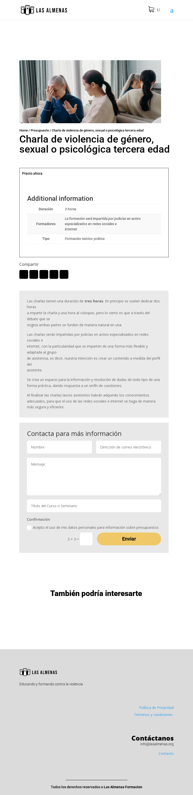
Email (64, 274)
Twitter (23, 274)
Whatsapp (54, 274)
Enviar (129, 539)
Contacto (166, 753)
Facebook (33, 274)
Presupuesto (40, 130)
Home (23, 130)
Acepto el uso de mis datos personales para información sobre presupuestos (96, 527)
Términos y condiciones (154, 714)
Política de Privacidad (156, 707)
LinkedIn (43, 274)
